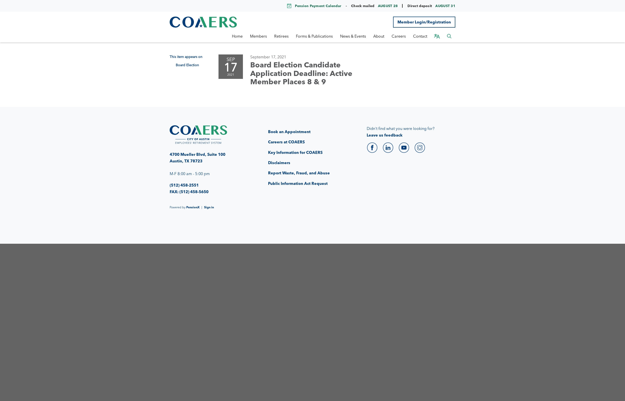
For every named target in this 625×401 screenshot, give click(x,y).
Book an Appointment (289, 131)
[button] (449, 36)
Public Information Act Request (298, 183)
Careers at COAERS (286, 141)
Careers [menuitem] (399, 36)
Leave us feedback (385, 135)
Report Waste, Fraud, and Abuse (299, 172)
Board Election (187, 65)
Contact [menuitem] (420, 36)
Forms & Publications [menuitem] (314, 36)
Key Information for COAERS (295, 152)
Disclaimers (279, 162)
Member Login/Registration (424, 22)
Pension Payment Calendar (318, 6)
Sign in (209, 207)
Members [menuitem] (258, 36)
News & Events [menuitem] (353, 36)
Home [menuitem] (237, 36)
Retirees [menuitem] (281, 36)
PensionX (192, 207)
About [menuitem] (378, 36)
